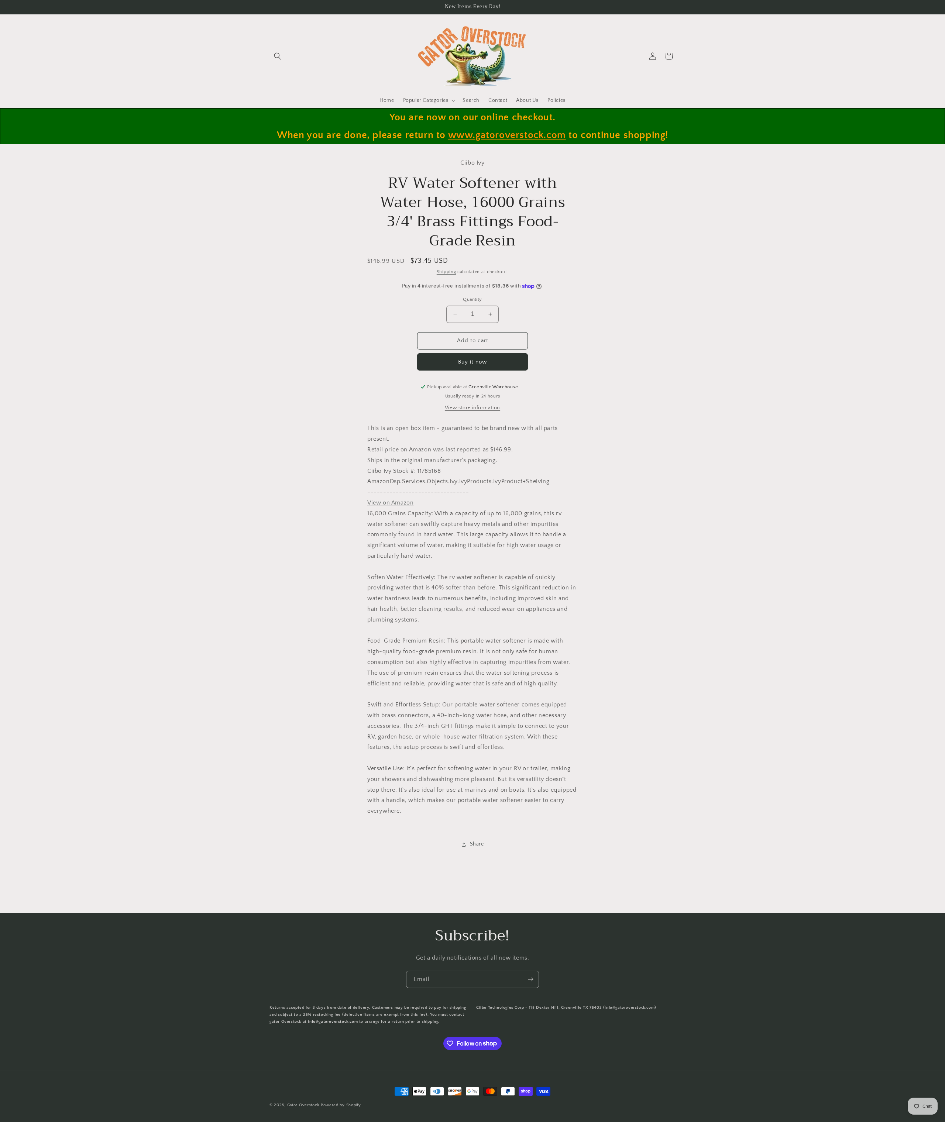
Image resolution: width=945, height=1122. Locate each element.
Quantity (472, 299)
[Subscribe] (530, 979)
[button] (277, 56)
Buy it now (472, 362)
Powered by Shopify (341, 1105)
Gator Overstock (303, 1105)
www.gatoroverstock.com (507, 135)
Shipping (446, 272)
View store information (472, 408)
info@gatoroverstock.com (333, 1021)
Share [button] (477, 844)
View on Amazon (390, 502)
